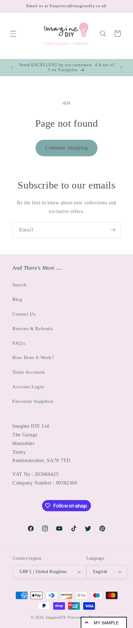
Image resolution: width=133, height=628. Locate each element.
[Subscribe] (113, 229)
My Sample (106, 622)
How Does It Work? (33, 357)
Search (19, 284)
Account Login (28, 386)
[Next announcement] (121, 67)
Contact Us (24, 314)
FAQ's (18, 343)
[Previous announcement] (12, 67)
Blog (17, 299)
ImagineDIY (56, 617)
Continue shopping (66, 147)
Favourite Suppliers (33, 401)
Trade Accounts (28, 372)
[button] (13, 33)
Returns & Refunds (32, 328)
